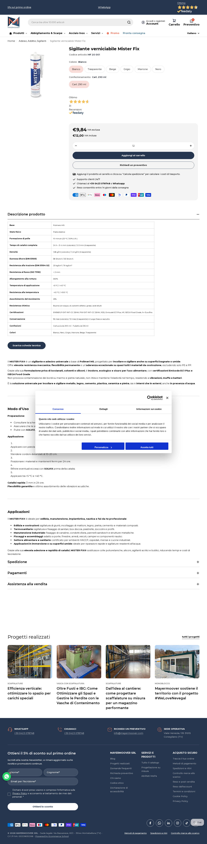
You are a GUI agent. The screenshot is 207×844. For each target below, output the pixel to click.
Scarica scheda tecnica (27, 345)
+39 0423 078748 (24, 733)
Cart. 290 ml (79, 84)
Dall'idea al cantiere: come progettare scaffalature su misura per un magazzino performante (125, 698)
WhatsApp (104, 7)
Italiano (191, 33)
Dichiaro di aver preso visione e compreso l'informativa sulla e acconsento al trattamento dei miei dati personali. (43, 793)
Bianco (76, 69)
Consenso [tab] (58, 409)
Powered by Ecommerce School (52, 836)
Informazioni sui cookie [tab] (148, 409)
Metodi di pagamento (135, 833)
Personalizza (101, 447)
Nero (158, 69)
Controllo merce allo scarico (185, 833)
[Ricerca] (129, 22)
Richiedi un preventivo (133, 165)
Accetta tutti (146, 447)
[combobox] (80, 22)
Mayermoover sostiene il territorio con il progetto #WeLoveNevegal (176, 693)
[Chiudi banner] (167, 398)
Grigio (127, 69)
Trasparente (95, 69)
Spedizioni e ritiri (158, 833)
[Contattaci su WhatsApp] (6, 776)
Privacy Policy (19, 793)
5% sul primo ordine (19, 7)
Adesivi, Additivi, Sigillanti (32, 40)
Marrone (143, 69)
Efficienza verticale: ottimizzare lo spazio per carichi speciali (29, 693)
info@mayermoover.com (128, 733)
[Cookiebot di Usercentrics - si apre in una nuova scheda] (149, 398)
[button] (103, 214)
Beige (112, 69)
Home (11, 40)
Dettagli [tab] (103, 409)
